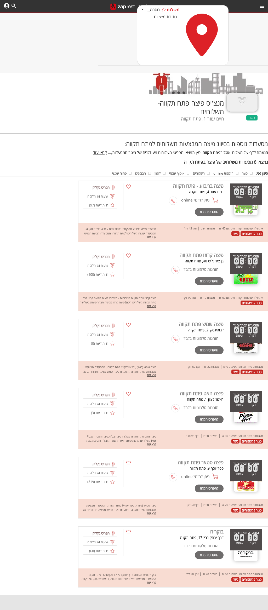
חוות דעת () (98, 205)
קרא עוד (151, 237)
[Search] (14, 7)
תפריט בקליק (101, 187)
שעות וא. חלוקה (97, 196)
